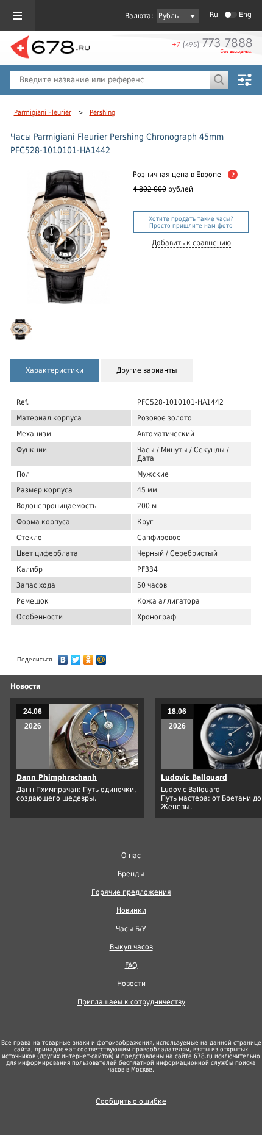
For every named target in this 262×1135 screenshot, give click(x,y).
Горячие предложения (131, 892)
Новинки (131, 910)
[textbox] (110, 80)
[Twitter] (75, 656)
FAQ (131, 965)
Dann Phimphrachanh (56, 777)
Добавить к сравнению (191, 243)
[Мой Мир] (101, 656)
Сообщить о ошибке (131, 1101)
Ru (214, 14)
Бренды (131, 874)
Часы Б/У (131, 928)
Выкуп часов (131, 947)
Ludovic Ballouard (194, 777)
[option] (23, 329)
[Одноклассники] (88, 656)
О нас (131, 855)
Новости (25, 686)
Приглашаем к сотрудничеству (131, 1002)
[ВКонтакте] (63, 656)
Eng (245, 14)
